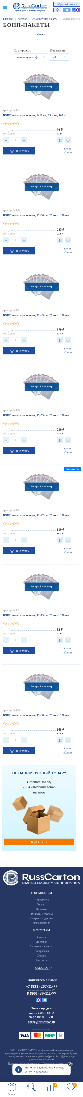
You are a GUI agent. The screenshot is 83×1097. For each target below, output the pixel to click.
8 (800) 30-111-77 (41, 993)
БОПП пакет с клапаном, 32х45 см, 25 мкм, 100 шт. (36, 315)
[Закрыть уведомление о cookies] (70, 1064)
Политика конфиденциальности (23, 1063)
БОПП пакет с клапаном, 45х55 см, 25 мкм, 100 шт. (36, 415)
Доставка (41, 941)
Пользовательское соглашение (58, 1063)
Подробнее (39, 842)
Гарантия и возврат (41, 946)
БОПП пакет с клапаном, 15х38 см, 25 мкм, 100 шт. (36, 715)
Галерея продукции (41, 918)
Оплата (41, 937)
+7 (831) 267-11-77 (41, 986)
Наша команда (41, 922)
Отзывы (41, 904)
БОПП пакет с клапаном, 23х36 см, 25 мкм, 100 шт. (36, 215)
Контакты (41, 960)
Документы (42, 899)
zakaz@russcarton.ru (41, 1022)
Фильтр (41, 34)
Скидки (41, 955)
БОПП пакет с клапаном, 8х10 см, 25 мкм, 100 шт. (35, 115)
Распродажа (41, 951)
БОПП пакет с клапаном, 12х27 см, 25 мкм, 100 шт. (36, 515)
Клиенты (41, 909)
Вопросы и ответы (41, 913)
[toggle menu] (5, 7)
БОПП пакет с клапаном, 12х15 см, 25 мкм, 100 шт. (36, 615)
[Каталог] (12, 1087)
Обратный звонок (67, 4)
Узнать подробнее (36, 1072)
